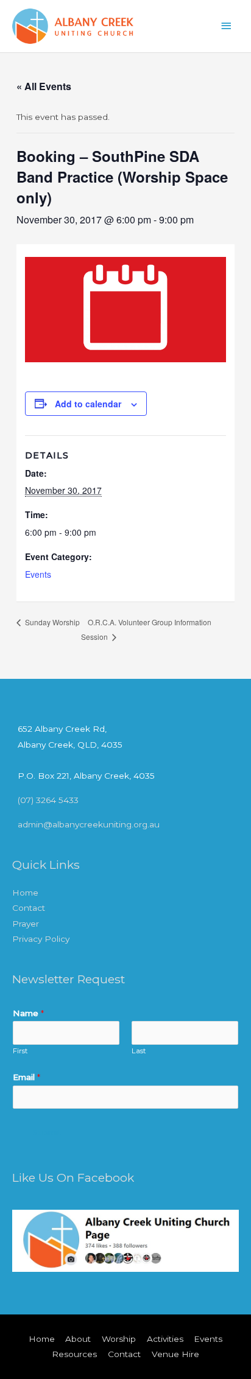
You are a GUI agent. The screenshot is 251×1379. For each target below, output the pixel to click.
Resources (74, 1354)
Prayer (25, 923)
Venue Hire (175, 1354)
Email (26, 1077)
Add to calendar (88, 404)
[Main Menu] (226, 26)
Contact (28, 908)
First (20, 1051)
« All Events (43, 86)
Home (25, 892)
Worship (119, 1339)
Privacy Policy (40, 939)
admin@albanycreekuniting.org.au (89, 824)
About (78, 1339)
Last (139, 1051)
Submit (47, 1132)
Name (28, 1013)
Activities (165, 1339)
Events (38, 574)
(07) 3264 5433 (48, 800)
